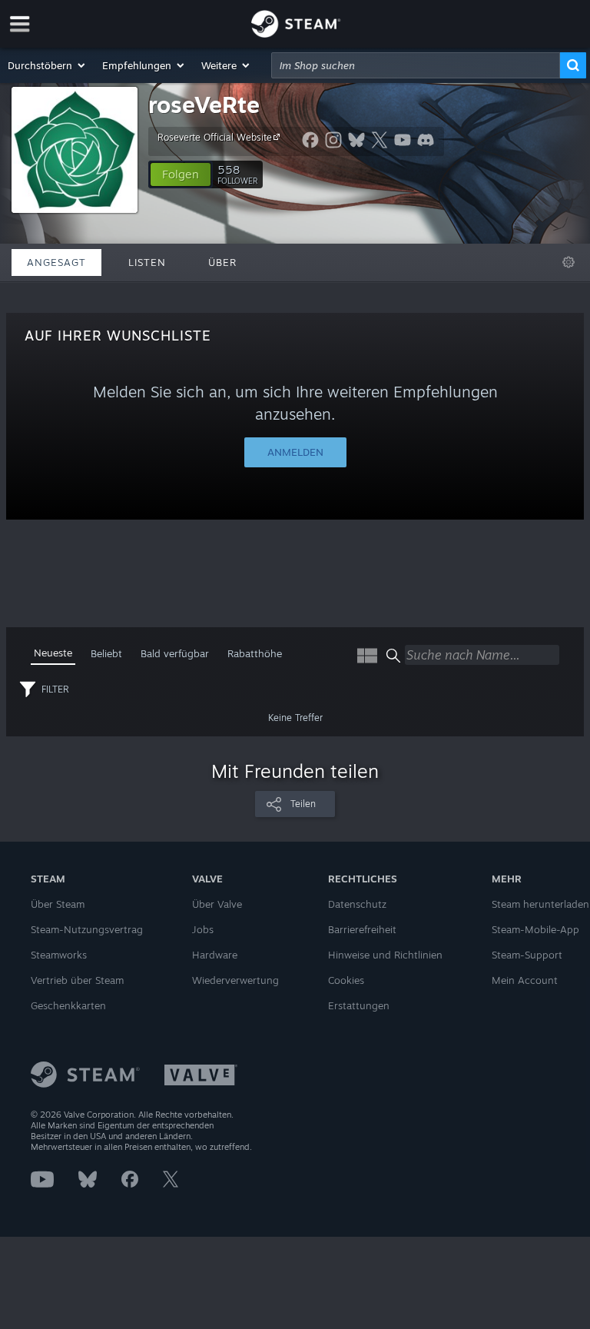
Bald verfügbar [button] (175, 653)
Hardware (214, 955)
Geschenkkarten (68, 1005)
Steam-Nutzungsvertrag (87, 929)
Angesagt (56, 262)
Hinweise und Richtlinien (385, 955)
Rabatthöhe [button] (254, 653)
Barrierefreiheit (362, 929)
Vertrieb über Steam (77, 980)
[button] (47, 65)
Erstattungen (358, 1005)
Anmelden (295, 452)
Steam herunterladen (540, 904)
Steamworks (59, 955)
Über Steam (58, 904)
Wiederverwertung (235, 980)
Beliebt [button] (106, 653)
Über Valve (217, 904)
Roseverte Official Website (214, 137)
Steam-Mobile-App (535, 929)
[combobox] (415, 65)
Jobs (203, 929)
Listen (147, 262)
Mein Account (525, 980)
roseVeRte (204, 104)
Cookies (346, 980)
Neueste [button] (53, 652)
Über (222, 262)
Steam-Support (527, 955)
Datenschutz (357, 904)
